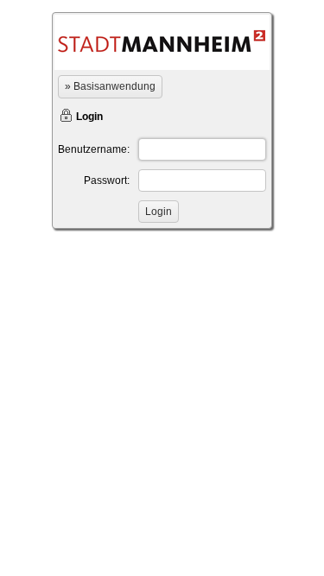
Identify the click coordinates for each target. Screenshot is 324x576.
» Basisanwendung (110, 86)
